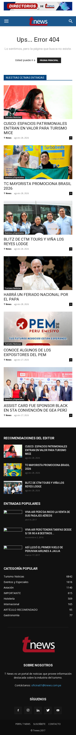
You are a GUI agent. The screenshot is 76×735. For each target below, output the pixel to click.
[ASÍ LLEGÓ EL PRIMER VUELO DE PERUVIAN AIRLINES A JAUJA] (13, 552)
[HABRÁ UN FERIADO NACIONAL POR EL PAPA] (38, 273)
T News (7, 137)
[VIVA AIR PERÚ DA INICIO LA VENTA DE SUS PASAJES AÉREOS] (13, 516)
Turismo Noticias (13, 117)
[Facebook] (18, 710)
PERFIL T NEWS (22, 724)
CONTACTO (54, 724)
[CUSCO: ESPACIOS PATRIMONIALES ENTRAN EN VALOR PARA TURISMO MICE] (38, 102)
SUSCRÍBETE (39, 724)
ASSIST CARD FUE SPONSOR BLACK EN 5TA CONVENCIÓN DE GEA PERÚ (36, 408)
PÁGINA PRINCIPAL (49, 60)
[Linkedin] (38, 710)
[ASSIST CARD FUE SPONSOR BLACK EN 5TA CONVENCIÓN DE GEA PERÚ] (38, 384)
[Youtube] (58, 710)
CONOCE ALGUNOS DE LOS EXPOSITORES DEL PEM (27, 352)
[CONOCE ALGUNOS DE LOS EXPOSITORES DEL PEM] (38, 329)
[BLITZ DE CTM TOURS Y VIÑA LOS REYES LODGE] (38, 218)
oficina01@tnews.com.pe (46, 685)
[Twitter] (48, 710)
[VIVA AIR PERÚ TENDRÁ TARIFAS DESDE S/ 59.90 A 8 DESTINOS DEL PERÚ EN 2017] (13, 534)
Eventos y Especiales (14, 177)
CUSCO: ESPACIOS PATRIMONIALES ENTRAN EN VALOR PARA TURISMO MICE (35, 128)
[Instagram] (28, 710)
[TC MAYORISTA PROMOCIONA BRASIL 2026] (38, 162)
